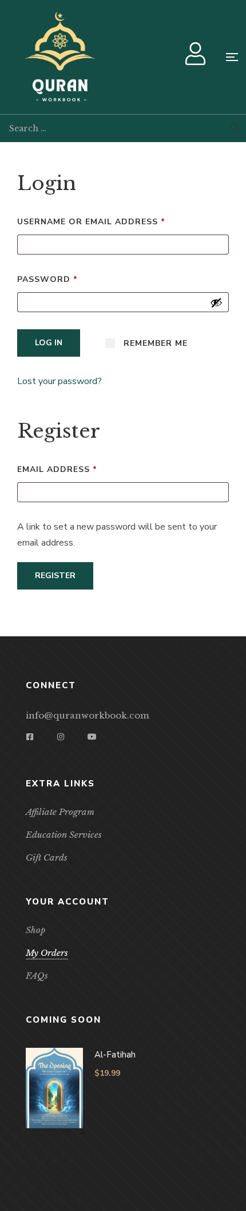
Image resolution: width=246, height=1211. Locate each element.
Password (70, 278)
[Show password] (216, 302)
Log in (48, 342)
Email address (80, 468)
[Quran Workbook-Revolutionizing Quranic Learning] (60, 57)
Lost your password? (59, 381)
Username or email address (114, 220)
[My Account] (196, 59)
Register (55, 575)
